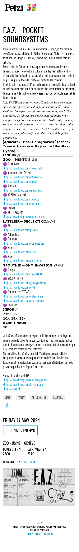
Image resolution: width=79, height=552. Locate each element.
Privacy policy (33, 533)
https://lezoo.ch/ (13, 389)
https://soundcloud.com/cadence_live (23, 296)
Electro (58, 397)
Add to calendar (24, 430)
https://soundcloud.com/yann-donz (22, 203)
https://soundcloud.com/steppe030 (23, 274)
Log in (39, 522)
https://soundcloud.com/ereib (19, 287)
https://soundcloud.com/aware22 (22, 199)
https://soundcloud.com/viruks (20, 252)
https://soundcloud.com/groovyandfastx (25, 283)
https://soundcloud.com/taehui (20, 181)
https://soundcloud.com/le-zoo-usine (23, 384)
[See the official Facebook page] (7, 408)
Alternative (39, 397)
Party (21, 397)
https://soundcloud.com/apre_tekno (22, 261)
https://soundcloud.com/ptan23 (21, 230)
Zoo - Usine (28, 462)
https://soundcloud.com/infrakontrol (23, 177)
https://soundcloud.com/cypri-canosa (24, 300)
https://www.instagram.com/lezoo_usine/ (25, 380)
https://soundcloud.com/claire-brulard (24, 243)
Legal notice (47, 533)
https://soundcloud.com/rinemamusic (24, 190)
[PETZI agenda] (20, 7)
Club (8, 397)
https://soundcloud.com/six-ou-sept (23, 168)
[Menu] (72, 7)
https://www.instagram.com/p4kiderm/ (25, 216)
